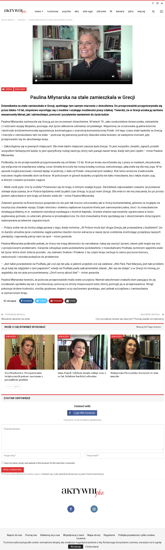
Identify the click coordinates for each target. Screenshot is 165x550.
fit (111, 11)
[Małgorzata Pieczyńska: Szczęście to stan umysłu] (135, 352)
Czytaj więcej (91, 546)
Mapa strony (93, 535)
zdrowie (101, 11)
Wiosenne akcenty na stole (15, 318)
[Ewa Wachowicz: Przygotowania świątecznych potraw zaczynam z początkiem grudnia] (30, 352)
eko (77, 11)
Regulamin (109, 535)
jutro (131, 11)
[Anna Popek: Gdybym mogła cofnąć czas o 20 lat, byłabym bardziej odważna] (82, 352)
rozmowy (52, 11)
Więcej (141, 11)
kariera (120, 11)
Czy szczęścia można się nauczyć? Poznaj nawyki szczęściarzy (130, 318)
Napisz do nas (14, 535)
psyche (66, 11)
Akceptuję (76, 546)
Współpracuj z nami (73, 535)
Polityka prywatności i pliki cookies (136, 535)
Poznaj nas (31, 535)
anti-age (88, 11)
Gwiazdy (20, 89)
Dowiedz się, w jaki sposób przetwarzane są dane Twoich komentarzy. (73, 474)
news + (39, 11)
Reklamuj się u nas (50, 535)
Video (8, 89)
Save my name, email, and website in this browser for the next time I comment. (39, 463)
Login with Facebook (84, 413)
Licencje (81, 538)
